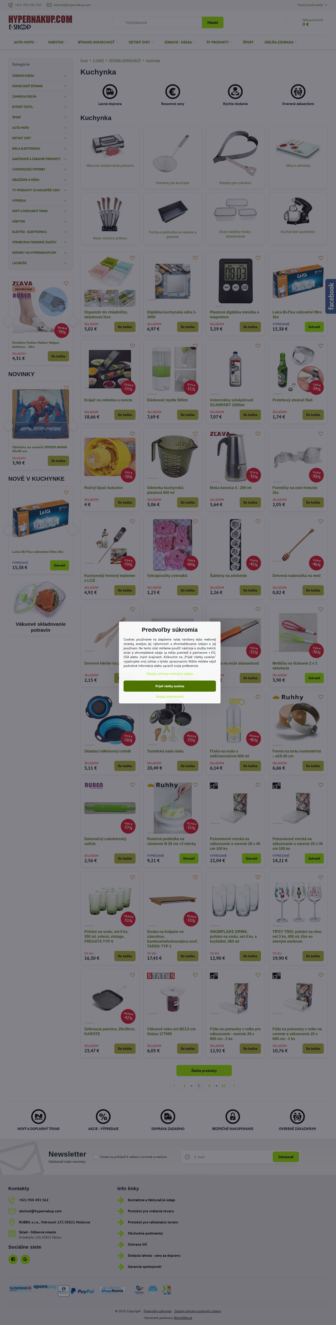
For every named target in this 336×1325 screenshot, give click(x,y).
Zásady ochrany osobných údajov (169, 674)
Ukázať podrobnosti (170, 696)
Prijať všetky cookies (169, 686)
